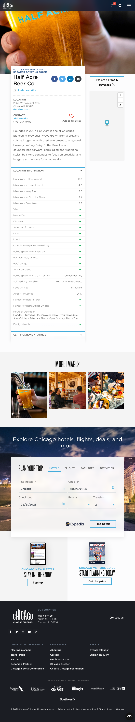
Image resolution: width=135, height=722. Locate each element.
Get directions (21, 109)
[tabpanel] (67, 504)
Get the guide (97, 581)
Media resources (59, 659)
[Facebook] (10, 631)
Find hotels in (27, 481)
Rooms (72, 497)
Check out (25, 497)
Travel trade (18, 654)
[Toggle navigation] (128, 6)
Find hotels (103, 524)
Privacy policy (65, 709)
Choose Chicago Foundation (67, 668)
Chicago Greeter (60, 664)
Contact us (116, 617)
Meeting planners (21, 650)
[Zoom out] (120, 100)
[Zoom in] (120, 95)
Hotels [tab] (54, 468)
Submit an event (99, 654)
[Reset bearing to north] (120, 104)
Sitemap (119, 709)
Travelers (99, 497)
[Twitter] (16, 631)
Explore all (107, 82)
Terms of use (105, 709)
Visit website (20, 118)
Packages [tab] (87, 468)
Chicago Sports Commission (27, 668)
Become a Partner (21, 664)
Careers (54, 654)
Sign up (38, 582)
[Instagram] (23, 631)
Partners (16, 659)
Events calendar (99, 650)
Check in (74, 481)
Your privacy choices (85, 709)
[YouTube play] (29, 631)
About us (55, 650)
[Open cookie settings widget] (129, 716)
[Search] (120, 5)
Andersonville (26, 90)
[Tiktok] (35, 631)
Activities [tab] (106, 468)
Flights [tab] (70, 468)
